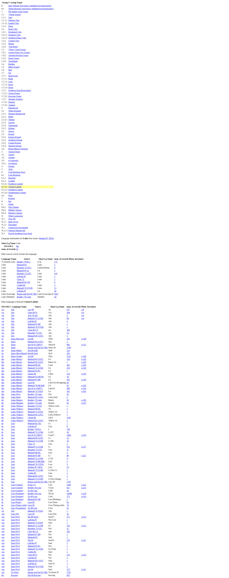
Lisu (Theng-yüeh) (19, 505)
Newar (11, 131)
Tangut (11, 155)
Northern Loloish (15, 184)
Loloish (11, 181)
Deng (10, 26)
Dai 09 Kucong (34, 575)
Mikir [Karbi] (14, 67)
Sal (9, 73)
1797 (69, 482)
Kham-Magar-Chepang (18, 149)
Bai (9, 201)
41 (17, 249)
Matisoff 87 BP (34, 324)
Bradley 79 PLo (23, 262)
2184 (69, 485)
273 (68, 569)
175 (68, 496)
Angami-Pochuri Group (18, 55)
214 (68, 350)
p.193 (83, 374)
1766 (69, 347)
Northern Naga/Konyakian (19, 90)
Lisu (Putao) (16, 502)
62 (68, 403)
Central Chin (13, 41)
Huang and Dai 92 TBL (27, 294)
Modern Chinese (15, 213)
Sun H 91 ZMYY (35, 345)
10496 (69, 493)
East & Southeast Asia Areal (20, 233)
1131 (69, 356)
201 (68, 365)
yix (2, 310)
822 (68, 575)
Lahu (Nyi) (15, 394)
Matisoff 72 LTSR (35, 318)
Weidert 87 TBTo (46, 238)
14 (68, 333)
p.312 (83, 517)
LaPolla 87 (21, 276)
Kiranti (11, 134)
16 (68, 432)
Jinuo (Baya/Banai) (19, 353)
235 (68, 368)
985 (68, 345)
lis (2, 423)
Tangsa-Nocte (14, 93)
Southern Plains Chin (17, 38)
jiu (2, 342)
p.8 (82, 310)
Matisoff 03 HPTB (35, 377)
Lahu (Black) (16, 359)
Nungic (11, 166)
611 (68, 488)
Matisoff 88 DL (34, 365)
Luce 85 (31, 382)
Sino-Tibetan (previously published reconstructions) (29, 6)
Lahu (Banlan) (17, 403)
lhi (2, 400)
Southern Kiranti (15, 140)
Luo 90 (31, 310)
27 (68, 450)
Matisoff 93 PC (34, 371)
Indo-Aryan (13, 222)
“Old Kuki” (13, 47)
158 (68, 429)
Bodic (10, 117)
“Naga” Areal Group (17, 49)
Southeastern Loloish (17, 192)
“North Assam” (14, 14)
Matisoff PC (22, 265)
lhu (17, 246)
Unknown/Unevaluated (18, 228)
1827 (56, 294)
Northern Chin (14, 35)
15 (68, 528)
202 (68, 330)
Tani (10, 17)
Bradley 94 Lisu (34, 488)
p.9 (82, 312)
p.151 (83, 345)
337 (68, 310)
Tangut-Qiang (14, 152)
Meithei (11, 64)
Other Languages (15, 216)
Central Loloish (14, 187)
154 (68, 374)
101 (68, 447)
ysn (2, 514)
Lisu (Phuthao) (17, 499)
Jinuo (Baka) (16, 350)
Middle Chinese (15, 210)
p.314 (83, 555)
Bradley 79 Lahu (24, 297)
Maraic (11, 44)
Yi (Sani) (15, 572)
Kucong (14, 575)
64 (55, 291)
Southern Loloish (15, 190)
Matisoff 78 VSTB (25, 288)
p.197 (83, 403)
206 (68, 312)
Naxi (10, 195)
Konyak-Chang (14, 96)
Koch (10, 84)
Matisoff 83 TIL (23, 282)
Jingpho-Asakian (15, 99)
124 (68, 359)
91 (68, 502)
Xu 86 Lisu (32, 490)
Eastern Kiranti (14, 137)
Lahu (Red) (16, 397)
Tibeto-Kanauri (14, 111)
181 (68, 391)
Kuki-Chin (12, 29)
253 (68, 540)
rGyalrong (12, 163)
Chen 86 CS (33, 330)
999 (68, 388)
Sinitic (11, 204)
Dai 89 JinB (33, 350)
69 (68, 318)
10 (68, 441)
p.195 (83, 400)
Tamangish (12, 125)
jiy (2, 339)
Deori (10, 87)
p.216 (83, 493)
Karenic (11, 198)
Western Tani (13, 20)
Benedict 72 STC (24, 268)
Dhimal (11, 128)
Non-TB (12, 219)
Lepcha (11, 122)
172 (55, 262)
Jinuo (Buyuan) (17, 339)
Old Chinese (13, 207)
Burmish (12, 178)
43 (68, 490)
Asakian (11, 105)
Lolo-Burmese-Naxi (16, 172)
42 (68, 394)
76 (68, 505)
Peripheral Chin (14, 32)
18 (68, 377)
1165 (69, 418)
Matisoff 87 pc (23, 270)
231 (68, 555)
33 (68, 467)
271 (68, 517)
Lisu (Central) (17, 485)
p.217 (83, 447)
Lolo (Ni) (15, 514)
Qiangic (11, 157)
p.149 (83, 356)
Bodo (10, 79)
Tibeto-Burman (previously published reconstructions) (30, 9)
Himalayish (13, 108)
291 (68, 339)
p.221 (83, 455)
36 (68, 382)
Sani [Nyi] (15, 517)
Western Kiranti (14, 146)
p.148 (83, 339)
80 (68, 455)
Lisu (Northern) (17, 493)
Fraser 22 (32, 485)
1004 (69, 435)
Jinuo (13, 342)
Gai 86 (30, 339)
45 (68, 508)
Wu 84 (30, 540)
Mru (10, 70)
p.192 (83, 359)
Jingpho (11, 102)
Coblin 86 (21, 285)
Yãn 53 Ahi (33, 315)
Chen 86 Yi (32, 312)
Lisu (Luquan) (17, 490)
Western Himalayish (16, 114)
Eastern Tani (13, 23)
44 (55, 297)
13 (55, 288)
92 (68, 385)
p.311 (83, 540)
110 (55, 273)
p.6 (82, 315)
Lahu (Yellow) (17, 406)
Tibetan (11, 119)
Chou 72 (20, 279)
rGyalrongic (13, 160)
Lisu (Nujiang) (17, 496)
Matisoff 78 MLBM (36, 385)
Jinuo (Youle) (16, 356)
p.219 (83, 435)
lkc (2, 575)
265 (68, 380)
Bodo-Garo (13, 76)
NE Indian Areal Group (18, 11)
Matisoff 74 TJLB (35, 391)
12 (68, 438)
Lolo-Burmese (14, 175)
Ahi (12, 310)
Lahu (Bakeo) (17, 400)
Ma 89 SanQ (33, 517)
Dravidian (12, 225)
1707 (69, 572)
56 (68, 400)
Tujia (10, 169)
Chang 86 (32, 374)
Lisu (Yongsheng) (18, 508)
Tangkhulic (13, 61)
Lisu (13, 423)
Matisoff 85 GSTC (35, 336)
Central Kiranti (14, 143)
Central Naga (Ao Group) (19, 52)
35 (68, 514)
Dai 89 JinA (33, 353)
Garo (10, 82)
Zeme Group (13, 58)
